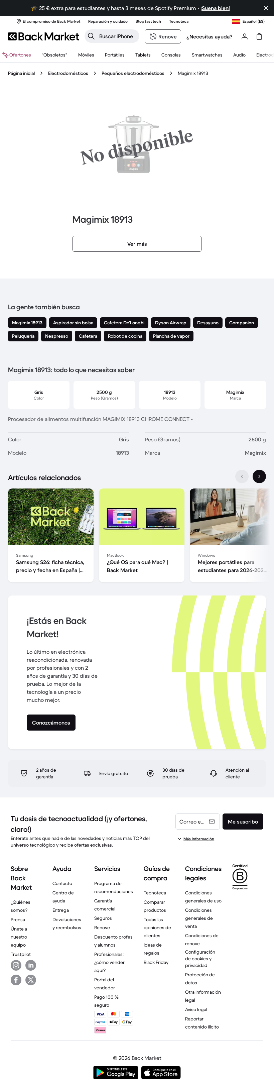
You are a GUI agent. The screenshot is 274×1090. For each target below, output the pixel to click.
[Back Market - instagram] (16, 965)
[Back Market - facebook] (16, 980)
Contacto (62, 883)
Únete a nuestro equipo (19, 937)
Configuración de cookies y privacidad (200, 958)
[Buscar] (91, 36)
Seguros (103, 918)
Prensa (18, 919)
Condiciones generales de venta (199, 918)
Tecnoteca (155, 893)
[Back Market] (43, 36)
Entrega (60, 910)
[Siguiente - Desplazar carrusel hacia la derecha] (259, 476)
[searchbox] (117, 36)
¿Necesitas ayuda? (209, 36)
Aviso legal (196, 1009)
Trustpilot (21, 954)
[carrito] (259, 36)
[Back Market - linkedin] (30, 965)
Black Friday (156, 962)
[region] (137, 536)
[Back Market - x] (30, 980)
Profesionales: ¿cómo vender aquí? (109, 962)
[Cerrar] (266, 8)
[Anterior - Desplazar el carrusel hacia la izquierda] (242, 476)
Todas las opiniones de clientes (157, 927)
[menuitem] (86, 54)
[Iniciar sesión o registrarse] (244, 36)
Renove (102, 927)
